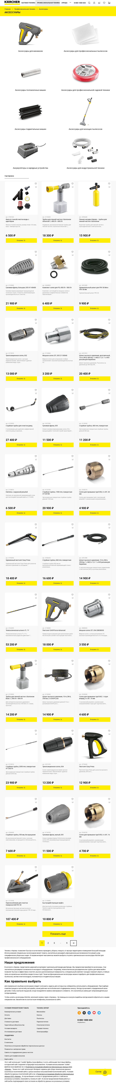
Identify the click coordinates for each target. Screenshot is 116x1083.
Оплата (7, 1015)
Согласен (100, 1072)
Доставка (8, 1018)
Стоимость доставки (12, 1022)
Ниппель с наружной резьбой (17, 492)
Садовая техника (42, 1028)
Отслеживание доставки (13, 1032)
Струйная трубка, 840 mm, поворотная (56, 560)
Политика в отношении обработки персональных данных (24, 1046)
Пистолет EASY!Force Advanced (53, 630)
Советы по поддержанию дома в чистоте (19, 1052)
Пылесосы (40, 1018)
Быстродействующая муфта (52, 903)
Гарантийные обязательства (14, 1025)
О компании (9, 1042)
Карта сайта (9, 1059)
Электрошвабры (42, 1032)
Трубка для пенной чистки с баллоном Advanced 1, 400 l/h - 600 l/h (56, 220)
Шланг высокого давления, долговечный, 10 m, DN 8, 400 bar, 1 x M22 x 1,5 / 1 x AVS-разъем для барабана (94, 357)
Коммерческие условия (13, 1012)
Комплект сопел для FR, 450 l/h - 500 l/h (57, 287)
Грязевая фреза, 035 (50, 426)
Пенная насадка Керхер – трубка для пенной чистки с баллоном (93, 220)
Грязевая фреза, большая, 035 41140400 (21, 287)
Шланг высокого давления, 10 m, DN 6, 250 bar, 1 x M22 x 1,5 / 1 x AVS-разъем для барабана (94, 562)
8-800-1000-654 (84, 1020)
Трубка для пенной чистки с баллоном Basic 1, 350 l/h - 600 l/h (20, 698)
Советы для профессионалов (15, 1056)
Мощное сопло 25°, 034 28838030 (91, 630)
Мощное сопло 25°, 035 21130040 (54, 355)
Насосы (39, 1015)
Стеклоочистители (43, 1025)
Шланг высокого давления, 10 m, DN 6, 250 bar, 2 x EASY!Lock (56, 698)
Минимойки (41, 1012)
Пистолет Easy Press (86, 766)
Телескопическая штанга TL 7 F (17, 630)
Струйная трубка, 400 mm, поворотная (93, 426)
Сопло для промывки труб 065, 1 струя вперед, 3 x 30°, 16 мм (93, 698)
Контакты (8, 1039)
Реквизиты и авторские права (15, 1049)
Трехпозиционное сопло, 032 (16, 355)
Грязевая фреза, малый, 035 (52, 835)
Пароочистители (42, 1022)
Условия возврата (11, 1028)
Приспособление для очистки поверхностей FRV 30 (17, 904)
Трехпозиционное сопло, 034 (53, 766)
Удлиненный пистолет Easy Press (18, 560)
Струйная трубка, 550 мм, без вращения (21, 835)
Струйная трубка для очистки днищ (19, 426)
